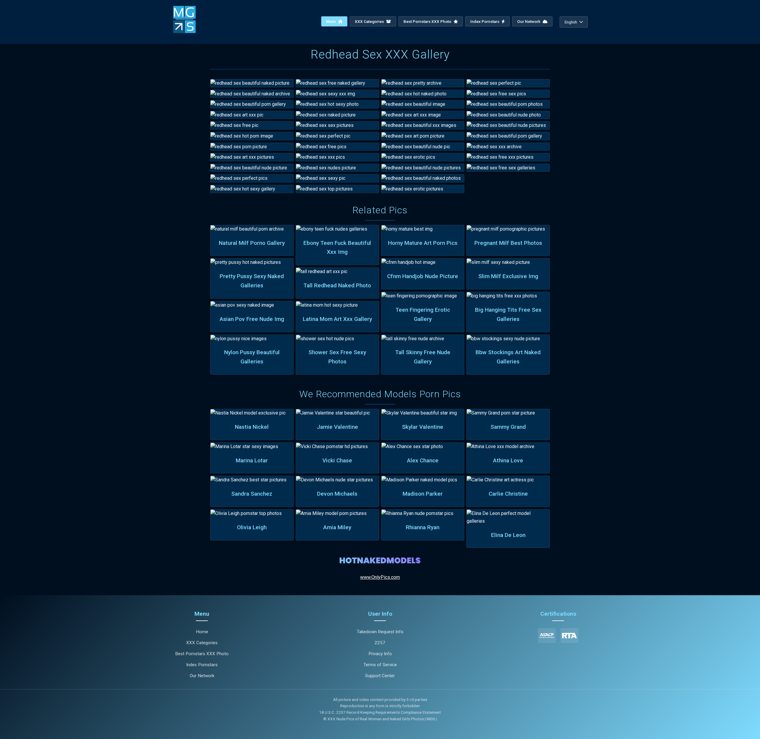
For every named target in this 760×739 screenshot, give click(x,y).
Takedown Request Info (380, 631)
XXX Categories (370, 21)
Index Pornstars (485, 21)
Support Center (380, 675)
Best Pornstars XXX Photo (427, 21)
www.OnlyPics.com (380, 577)
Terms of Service (380, 664)
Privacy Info (380, 653)
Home (202, 631)
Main (331, 21)
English (571, 22)
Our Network (529, 21)
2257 (380, 642)
